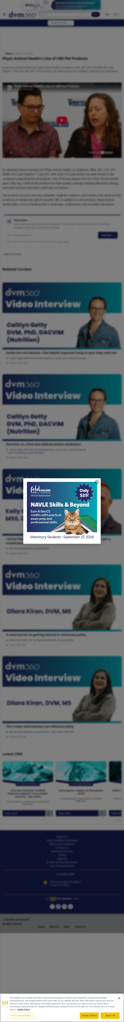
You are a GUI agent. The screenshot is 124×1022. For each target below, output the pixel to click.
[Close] (119, 998)
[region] (62, 1007)
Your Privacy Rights (21, 1015)
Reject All (110, 1015)
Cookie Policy (23, 1009)
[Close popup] (97, 482)
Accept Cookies (89, 1015)
